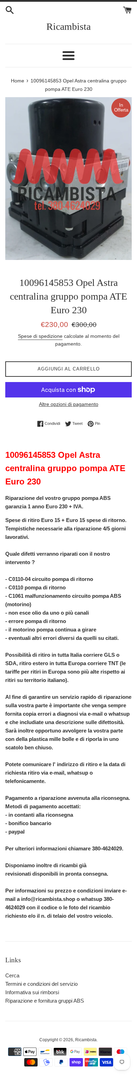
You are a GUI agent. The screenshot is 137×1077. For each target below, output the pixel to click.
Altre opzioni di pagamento (68, 404)
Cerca (12, 975)
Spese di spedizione (40, 336)
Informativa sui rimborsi (32, 992)
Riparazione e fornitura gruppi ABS (44, 1001)
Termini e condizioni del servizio (41, 984)
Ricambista (68, 26)
